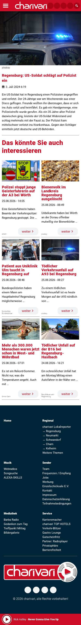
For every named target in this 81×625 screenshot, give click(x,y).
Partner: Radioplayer (55, 541)
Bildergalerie (11, 532)
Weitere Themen (52, 452)
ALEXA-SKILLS (13, 477)
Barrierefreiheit (51, 550)
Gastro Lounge (51, 532)
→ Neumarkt (50, 435)
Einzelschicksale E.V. (55, 486)
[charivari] (31, 5)
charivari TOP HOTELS (56, 524)
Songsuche (11, 473)
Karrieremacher (52, 519)
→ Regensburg (51, 431)
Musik (7, 462)
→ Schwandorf (51, 439)
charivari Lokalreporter (56, 427)
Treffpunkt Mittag (14, 528)
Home (7, 420)
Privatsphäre (50, 545)
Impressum (49, 495)
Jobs (45, 477)
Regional (47, 420)
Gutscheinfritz (51, 537)
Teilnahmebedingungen (56, 503)
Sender (46, 462)
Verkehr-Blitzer (51, 528)
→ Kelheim (49, 448)
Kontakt (47, 490)
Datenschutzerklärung (56, 499)
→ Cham (47, 444)
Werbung (47, 482)
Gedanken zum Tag (16, 524)
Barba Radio (11, 519)
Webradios (10, 469)
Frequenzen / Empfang (56, 473)
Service (47, 513)
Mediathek (10, 513)
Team (45, 469)
